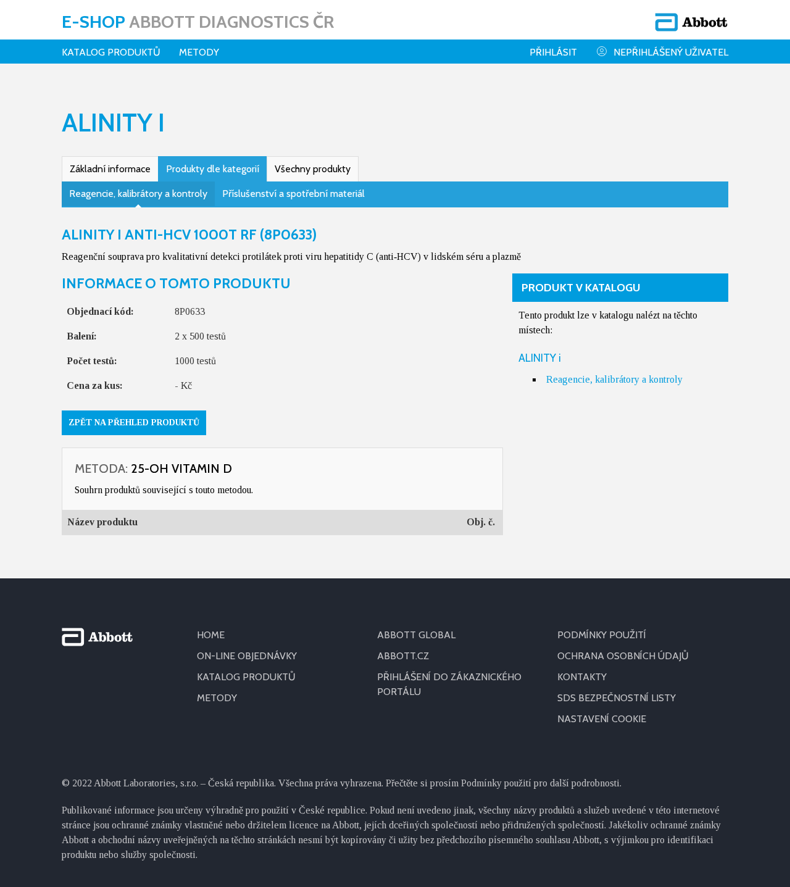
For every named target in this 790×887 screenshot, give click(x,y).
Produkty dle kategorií (212, 169)
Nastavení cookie (601, 719)
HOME (211, 635)
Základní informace (110, 169)
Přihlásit (553, 52)
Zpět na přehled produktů (134, 422)
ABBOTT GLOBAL (416, 635)
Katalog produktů (111, 52)
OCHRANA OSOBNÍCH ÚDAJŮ (623, 656)
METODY (217, 698)
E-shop (198, 21)
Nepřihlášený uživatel (670, 52)
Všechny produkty (313, 169)
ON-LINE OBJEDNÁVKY (247, 656)
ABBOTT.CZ (403, 656)
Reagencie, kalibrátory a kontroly (138, 193)
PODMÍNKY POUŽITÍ (601, 635)
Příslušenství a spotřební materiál (293, 193)
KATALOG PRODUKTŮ (246, 677)
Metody (199, 52)
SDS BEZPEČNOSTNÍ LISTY (616, 698)
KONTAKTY (582, 677)
